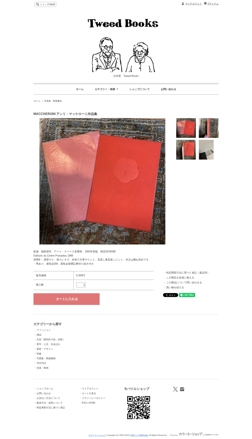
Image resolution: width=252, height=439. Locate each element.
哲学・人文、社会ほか (48, 344)
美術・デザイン (45, 349)
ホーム (80, 89)
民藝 (39, 353)
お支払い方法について (48, 398)
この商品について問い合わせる (184, 282)
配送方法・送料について (50, 402)
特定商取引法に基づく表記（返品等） (188, 272)
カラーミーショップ (97, 435)
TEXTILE (41, 363)
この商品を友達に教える (180, 277)
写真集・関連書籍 (53, 101)
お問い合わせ (168, 89)
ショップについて (139, 89)
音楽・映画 (42, 368)
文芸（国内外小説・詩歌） (51, 339)
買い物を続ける (175, 287)
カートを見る (89, 393)
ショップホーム (45, 388)
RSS (84, 402)
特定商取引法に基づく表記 (51, 407)
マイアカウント (193, 3)
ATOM (92, 402)
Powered (174, 435)
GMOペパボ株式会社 (139, 435)
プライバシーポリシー (94, 398)
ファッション (44, 330)
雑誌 (39, 334)
